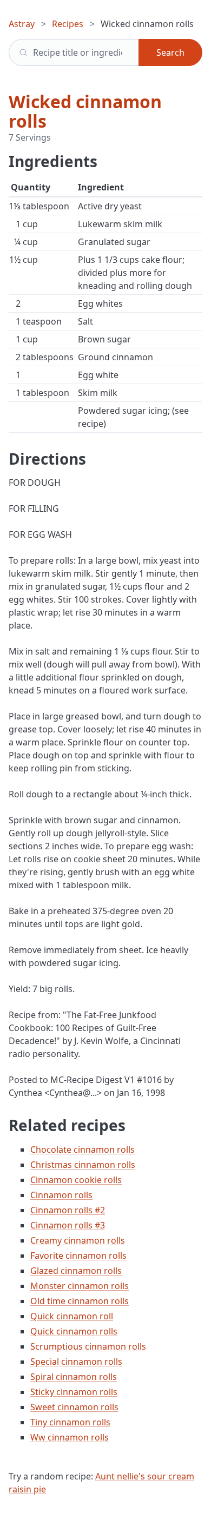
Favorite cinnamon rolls (78, 1255)
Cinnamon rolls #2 (67, 1210)
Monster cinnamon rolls (79, 1286)
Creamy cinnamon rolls (77, 1240)
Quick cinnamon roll (71, 1316)
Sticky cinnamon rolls (73, 1392)
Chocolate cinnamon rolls (82, 1149)
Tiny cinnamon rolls (70, 1422)
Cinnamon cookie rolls (76, 1180)
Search (170, 52)
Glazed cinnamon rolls (76, 1271)
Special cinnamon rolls (76, 1361)
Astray (22, 24)
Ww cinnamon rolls (69, 1437)
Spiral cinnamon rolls (73, 1377)
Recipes (67, 24)
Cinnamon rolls (61, 1195)
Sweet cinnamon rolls (74, 1407)
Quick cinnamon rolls (73, 1331)
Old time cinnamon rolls (79, 1301)
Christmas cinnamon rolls (82, 1165)
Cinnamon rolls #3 (67, 1225)
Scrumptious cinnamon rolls (88, 1346)
